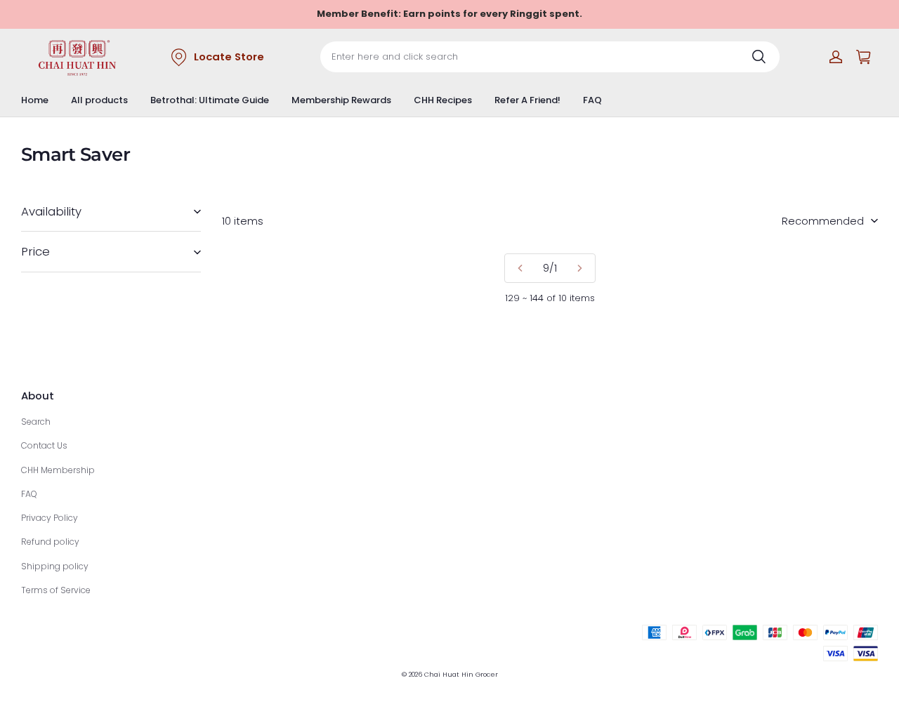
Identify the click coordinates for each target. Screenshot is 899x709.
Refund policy (50, 542)
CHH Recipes (443, 100)
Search (36, 422)
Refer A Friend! (527, 100)
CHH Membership (58, 470)
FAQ (592, 100)
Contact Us (44, 445)
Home (34, 100)
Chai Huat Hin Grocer (461, 674)
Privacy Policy (49, 518)
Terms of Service (56, 590)
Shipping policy (54, 566)
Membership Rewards (341, 100)
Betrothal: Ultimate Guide (209, 100)
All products (99, 100)
